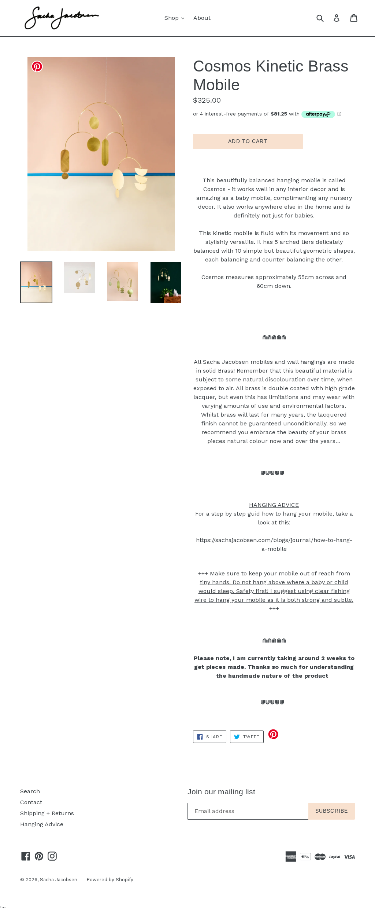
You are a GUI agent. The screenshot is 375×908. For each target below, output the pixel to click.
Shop (176, 17)
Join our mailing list (221, 791)
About (202, 17)
